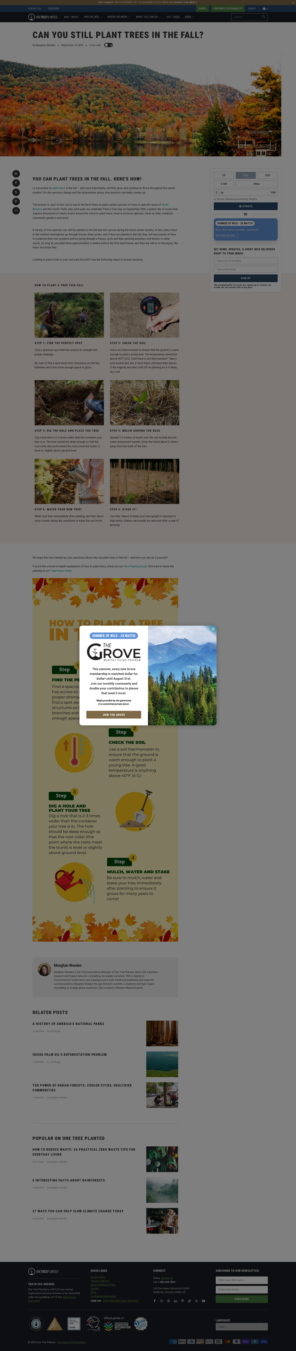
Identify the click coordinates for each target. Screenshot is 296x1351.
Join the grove (113, 714)
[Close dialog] (213, 629)
